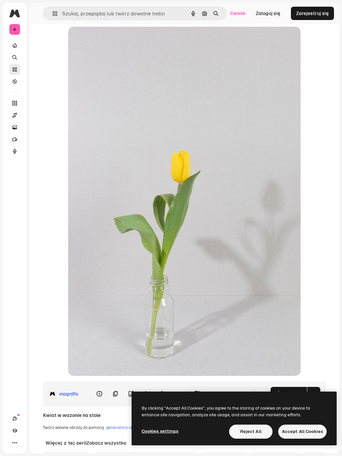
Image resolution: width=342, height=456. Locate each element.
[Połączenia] (14, 418)
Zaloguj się (268, 13)
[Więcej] (14, 442)
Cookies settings (160, 431)
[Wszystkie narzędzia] (14, 103)
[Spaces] (14, 115)
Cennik (238, 13)
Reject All (251, 431)
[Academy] (14, 430)
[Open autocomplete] (52, 13)
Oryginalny (114, 39)
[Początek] (14, 45)
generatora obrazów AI (128, 427)
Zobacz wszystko (106, 443)
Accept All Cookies (302, 431)
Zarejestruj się (312, 13)
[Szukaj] (14, 57)
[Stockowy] (14, 69)
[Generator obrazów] (14, 127)
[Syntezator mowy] (14, 151)
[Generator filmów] (14, 139)
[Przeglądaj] (14, 81)
